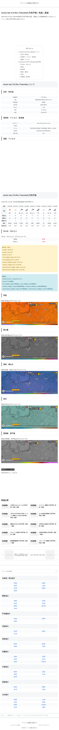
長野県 (43, 618)
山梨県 (15, 621)
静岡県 (15, 646)
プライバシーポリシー (44, 725)
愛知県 (43, 643)
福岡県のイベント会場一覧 (8, 469)
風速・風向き (24, 72)
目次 (27, 48)
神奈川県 (43, 605)
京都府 (15, 659)
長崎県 (15, 704)
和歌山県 (43, 661)
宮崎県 (43, 702)
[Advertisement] (29, 33)
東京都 (43, 603)
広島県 (43, 671)
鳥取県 (15, 671)
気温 (22, 67)
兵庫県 (43, 656)
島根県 (15, 674)
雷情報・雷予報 (25, 76)
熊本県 (15, 707)
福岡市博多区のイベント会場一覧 (10, 472)
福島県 (43, 588)
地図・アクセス (25, 59)
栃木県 (15, 603)
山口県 (43, 674)
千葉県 (43, 600)
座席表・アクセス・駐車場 (28, 57)
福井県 (43, 631)
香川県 (15, 689)
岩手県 (15, 588)
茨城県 (15, 600)
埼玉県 (15, 608)
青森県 (15, 585)
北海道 (15, 583)
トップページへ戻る (15, 725)
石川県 (15, 633)
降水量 (23, 69)
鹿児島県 (43, 704)
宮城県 (15, 590)
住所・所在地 (24, 54)
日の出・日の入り (26, 64)
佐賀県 (15, 702)
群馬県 (15, 605)
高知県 (43, 689)
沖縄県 (43, 707)
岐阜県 (15, 643)
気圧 (22, 74)
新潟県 (15, 618)
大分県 (43, 699)
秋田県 (43, 583)
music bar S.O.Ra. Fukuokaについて (29, 52)
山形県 (43, 585)
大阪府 (15, 661)
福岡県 (15, 699)
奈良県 (43, 659)
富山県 (15, 631)
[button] (56, 571)
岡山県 (15, 676)
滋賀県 (15, 656)
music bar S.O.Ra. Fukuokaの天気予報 (30, 62)
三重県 (43, 646)
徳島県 (15, 686)
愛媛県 (43, 686)
